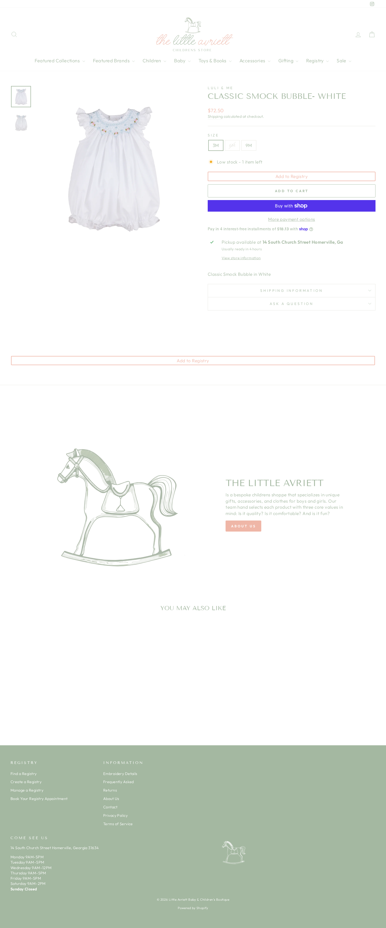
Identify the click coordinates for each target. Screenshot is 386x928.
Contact (110, 807)
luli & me (220, 87)
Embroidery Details (120, 773)
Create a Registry (26, 781)
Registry (315, 61)
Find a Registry (23, 773)
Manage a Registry (27, 790)
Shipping (215, 116)
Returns (110, 790)
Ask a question (292, 303)
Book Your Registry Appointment (39, 798)
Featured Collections (58, 61)
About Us (111, 798)
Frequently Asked (118, 781)
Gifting (286, 61)
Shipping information (291, 290)
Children (152, 61)
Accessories (253, 61)
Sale (342, 61)
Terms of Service (118, 824)
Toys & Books (213, 61)
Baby (180, 61)
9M (249, 145)
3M (216, 145)
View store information (241, 258)
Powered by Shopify (193, 908)
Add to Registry (291, 176)
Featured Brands (112, 61)
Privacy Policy (115, 815)
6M (232, 145)
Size (213, 135)
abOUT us (243, 526)
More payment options (291, 219)
